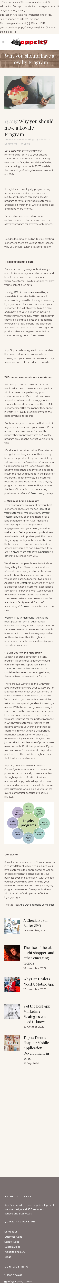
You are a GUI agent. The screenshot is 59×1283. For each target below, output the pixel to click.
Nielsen (22, 594)
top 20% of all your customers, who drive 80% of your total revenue (27, 513)
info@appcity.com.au (19, 1281)
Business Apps (13, 1237)
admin (43, 139)
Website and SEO (14, 1252)
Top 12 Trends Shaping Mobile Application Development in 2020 (36, 1048)
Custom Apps (12, 1247)
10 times (24, 606)
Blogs (31, 139)
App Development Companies (37, 904)
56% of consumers (23, 292)
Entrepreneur (27, 582)
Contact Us (11, 1232)
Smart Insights (39, 493)
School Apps (11, 1242)
